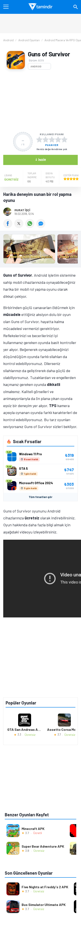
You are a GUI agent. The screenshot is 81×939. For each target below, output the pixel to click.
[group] (40, 250)
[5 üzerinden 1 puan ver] (39, 139)
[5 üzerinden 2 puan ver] (46, 139)
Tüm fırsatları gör (40, 497)
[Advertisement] (40, 101)
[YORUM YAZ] (41, 226)
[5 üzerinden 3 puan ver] (52, 139)
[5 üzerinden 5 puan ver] (64, 139)
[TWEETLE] (19, 226)
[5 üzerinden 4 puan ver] (58, 139)
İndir (40, 159)
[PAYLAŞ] (8, 226)
